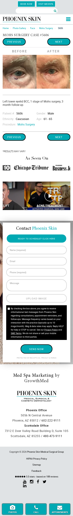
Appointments (60, 512)
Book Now (26, 3)
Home (6, 28)
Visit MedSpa (45, 3)
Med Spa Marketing (33, 375)
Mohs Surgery (46, 28)
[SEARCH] (55, 10)
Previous (14, 41)
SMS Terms (16, 333)
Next (59, 41)
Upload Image (36, 298)
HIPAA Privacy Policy (36, 458)
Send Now (36, 349)
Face (32, 28)
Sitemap (36, 464)
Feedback (36, 470)
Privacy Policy (51, 329)
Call (36, 512)
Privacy (45, 358)
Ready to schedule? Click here (36, 238)
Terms (53, 358)
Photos (13, 512)
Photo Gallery (19, 28)
